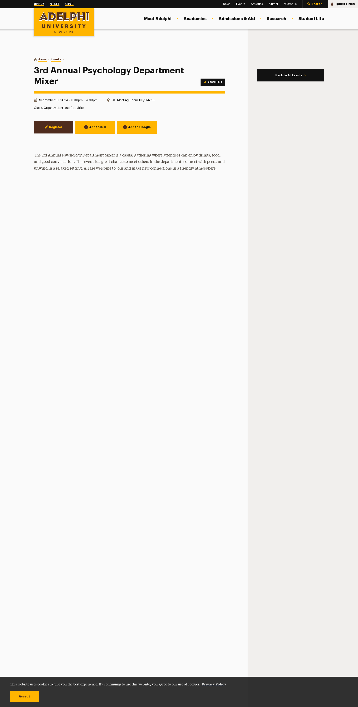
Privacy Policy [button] (214, 684)
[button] (315, 4)
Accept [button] (24, 696)
